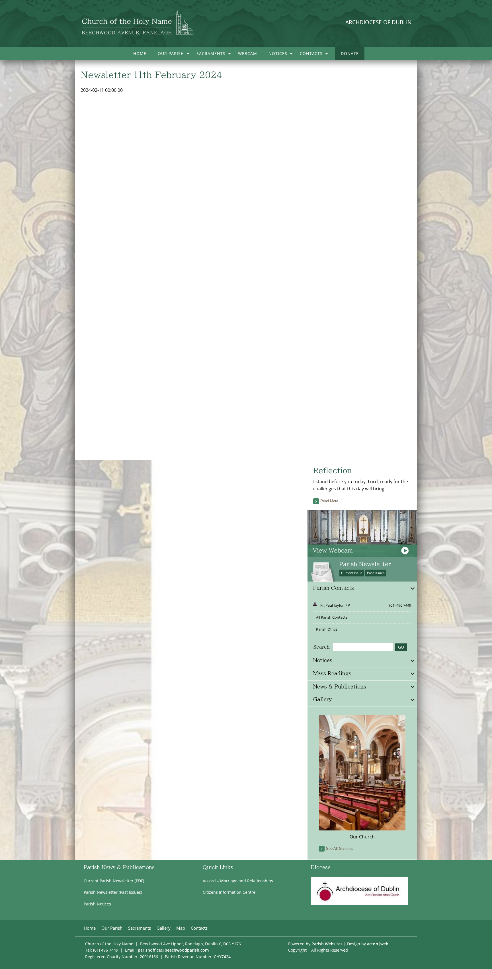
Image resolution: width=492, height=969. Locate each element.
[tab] (362, 588)
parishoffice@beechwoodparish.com (173, 950)
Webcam (247, 53)
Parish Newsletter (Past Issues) (113, 892)
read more (329, 501)
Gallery (164, 928)
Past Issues (376, 572)
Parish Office (326, 629)
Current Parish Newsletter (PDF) (114, 881)
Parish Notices (97, 904)
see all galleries (339, 848)
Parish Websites (327, 943)
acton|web (377, 943)
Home (139, 53)
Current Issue (351, 572)
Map (180, 928)
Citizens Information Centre (229, 892)
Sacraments (211, 53)
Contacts (311, 53)
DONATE (350, 53)
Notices (277, 53)
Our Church (362, 837)
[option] (362, 777)
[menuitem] (140, 53)
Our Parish (171, 53)
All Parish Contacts (331, 617)
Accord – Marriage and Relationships (238, 881)
